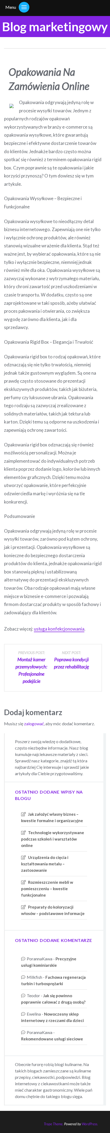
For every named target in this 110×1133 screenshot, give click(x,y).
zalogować (34, 723)
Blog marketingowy (55, 26)
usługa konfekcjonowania (59, 629)
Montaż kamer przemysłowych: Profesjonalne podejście (31, 667)
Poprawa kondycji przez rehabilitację (71, 660)
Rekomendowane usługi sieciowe (52, 1038)
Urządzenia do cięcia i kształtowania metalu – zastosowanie (44, 864)
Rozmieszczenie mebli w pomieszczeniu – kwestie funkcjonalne (47, 888)
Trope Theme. (53, 1124)
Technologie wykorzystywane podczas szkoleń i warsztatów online (52, 839)
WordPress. (90, 1124)
